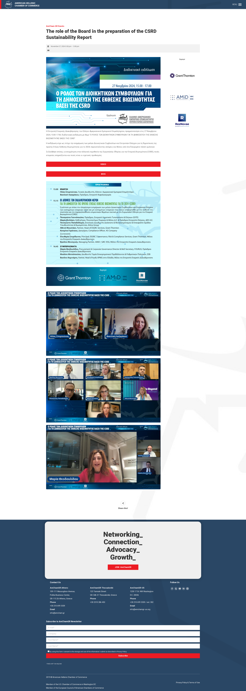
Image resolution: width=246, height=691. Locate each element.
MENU (234, 4)
